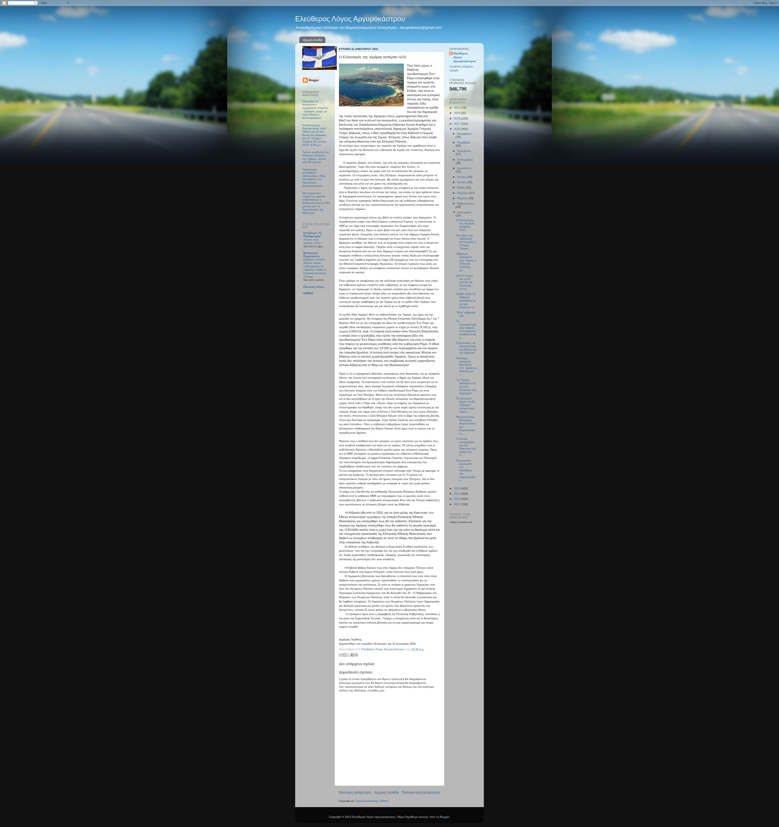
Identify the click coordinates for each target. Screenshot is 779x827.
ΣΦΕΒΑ (308, 293)
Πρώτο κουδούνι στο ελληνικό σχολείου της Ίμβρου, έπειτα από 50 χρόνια (315, 157)
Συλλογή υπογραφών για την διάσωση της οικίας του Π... (466, 447)
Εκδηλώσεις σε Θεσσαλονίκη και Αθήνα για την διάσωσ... (466, 348)
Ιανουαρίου (464, 212)
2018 (457, 118)
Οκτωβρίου (464, 150)
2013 (457, 499)
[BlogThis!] (345, 655)
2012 (457, 504)
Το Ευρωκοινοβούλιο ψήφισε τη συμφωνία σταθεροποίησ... (466, 329)
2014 (457, 493)
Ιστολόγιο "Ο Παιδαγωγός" (312, 234)
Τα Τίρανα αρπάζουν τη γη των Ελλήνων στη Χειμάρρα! (466, 386)
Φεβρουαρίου (465, 203)
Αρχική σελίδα (312, 40)
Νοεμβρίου (464, 142)
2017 (457, 123)
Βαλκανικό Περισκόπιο (311, 255)
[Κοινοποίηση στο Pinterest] (356, 655)
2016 (457, 129)
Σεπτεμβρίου (465, 159)
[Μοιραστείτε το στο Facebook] (352, 655)
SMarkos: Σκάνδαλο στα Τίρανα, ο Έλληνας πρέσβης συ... (466, 262)
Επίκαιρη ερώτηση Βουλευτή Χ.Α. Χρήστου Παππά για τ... (466, 366)
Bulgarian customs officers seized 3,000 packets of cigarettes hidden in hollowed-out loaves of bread (314, 268)
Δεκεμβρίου (464, 133)
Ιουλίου (462, 176)
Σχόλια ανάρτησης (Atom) (372, 800)
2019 (457, 113)
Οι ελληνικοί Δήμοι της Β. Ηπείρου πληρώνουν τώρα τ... (465, 405)
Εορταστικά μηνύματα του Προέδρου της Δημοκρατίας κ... (466, 470)
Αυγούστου (464, 168)
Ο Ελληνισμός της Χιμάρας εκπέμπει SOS (465, 225)
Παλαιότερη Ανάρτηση (421, 792)
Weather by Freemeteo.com (461, 522)
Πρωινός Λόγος (313, 286)
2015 (457, 488)
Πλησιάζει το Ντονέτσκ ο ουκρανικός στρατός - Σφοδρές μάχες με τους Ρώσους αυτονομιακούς (315, 109)
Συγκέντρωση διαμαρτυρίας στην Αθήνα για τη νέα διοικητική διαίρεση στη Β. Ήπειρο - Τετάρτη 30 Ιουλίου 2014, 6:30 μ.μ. (314, 135)
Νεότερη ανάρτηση (355, 792)
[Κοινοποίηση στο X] (348, 655)
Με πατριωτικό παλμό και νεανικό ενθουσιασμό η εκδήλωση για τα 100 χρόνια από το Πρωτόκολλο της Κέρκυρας (315, 203)
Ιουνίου (462, 182)
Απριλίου (463, 193)
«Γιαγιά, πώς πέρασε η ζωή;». (313, 241)
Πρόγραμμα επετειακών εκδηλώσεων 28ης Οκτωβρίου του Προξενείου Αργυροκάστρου (314, 177)
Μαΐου (461, 187)
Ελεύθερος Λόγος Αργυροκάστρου (350, 19)
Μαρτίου (463, 198)
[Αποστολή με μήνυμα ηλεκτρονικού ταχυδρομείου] (341, 655)
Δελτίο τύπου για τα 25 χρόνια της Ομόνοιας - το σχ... (464, 282)
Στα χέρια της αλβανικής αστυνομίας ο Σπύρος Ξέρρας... (466, 242)
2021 (457, 107)
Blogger (444, 816)
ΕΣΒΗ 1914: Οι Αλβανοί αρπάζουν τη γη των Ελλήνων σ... (466, 301)
